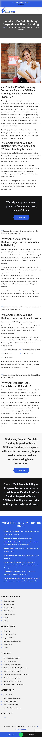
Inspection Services (10, 634)
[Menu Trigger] (38, 10)
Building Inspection (10, 661)
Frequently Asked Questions (13, 641)
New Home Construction (11, 658)
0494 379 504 (8, 695)
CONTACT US (21, 217)
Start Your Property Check (21, 3)
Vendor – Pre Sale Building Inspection (16, 668)
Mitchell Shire (8, 611)
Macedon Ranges (9, 614)
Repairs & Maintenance (11, 638)
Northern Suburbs (9, 607)
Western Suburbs (9, 604)
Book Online (8, 644)
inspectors (32, 165)
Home (5, 27)
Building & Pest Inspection (12, 664)
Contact (8, 484)
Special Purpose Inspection (12, 681)
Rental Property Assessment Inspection (16, 674)
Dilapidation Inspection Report (13, 684)
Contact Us (31, 735)
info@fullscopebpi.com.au (12, 698)
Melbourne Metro (9, 601)
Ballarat (6, 621)
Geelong (6, 617)
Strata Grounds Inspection (12, 678)
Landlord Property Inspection (13, 671)
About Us (7, 631)
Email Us (11, 735)
